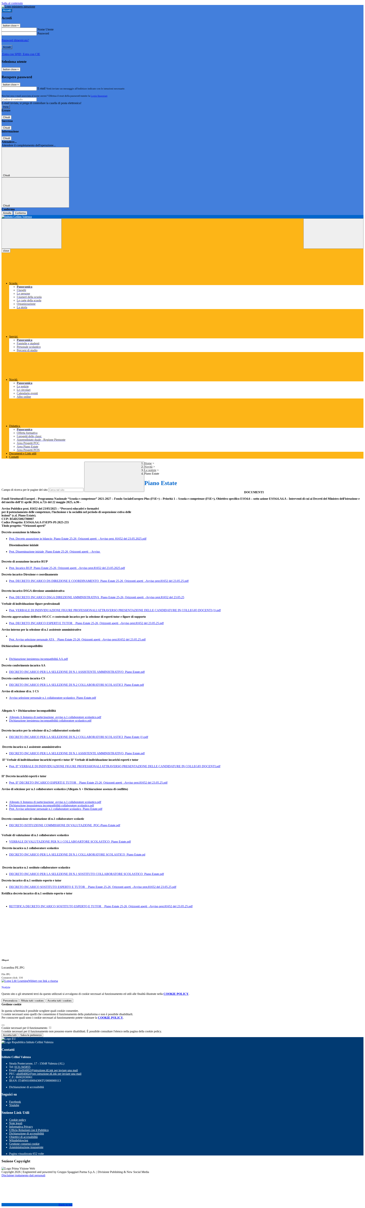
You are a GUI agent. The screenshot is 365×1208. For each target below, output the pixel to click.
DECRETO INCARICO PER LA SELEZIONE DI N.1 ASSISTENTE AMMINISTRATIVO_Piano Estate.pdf (77, 671)
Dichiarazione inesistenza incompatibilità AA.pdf (38, 659)
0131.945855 (22, 1067)
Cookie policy (17, 1119)
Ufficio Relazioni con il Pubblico (29, 1130)
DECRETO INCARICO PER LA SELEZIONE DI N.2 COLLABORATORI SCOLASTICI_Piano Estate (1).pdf (78, 737)
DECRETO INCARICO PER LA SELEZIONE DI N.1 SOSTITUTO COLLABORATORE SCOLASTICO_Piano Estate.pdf (86, 874)
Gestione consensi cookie (24, 1143)
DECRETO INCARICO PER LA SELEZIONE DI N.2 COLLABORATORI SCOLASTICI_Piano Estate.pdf (76, 684)
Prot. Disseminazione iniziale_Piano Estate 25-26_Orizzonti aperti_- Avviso (55, 551)
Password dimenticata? (15, 40)
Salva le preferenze (31, 1035)
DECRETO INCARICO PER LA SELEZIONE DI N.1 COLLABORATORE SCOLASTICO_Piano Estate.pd (77, 854)
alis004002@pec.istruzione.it (48, 1073)
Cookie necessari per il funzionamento (25, 1028)
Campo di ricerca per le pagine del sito (25, 489)
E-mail (41, 88)
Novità (148, 466)
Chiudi (6, 117)
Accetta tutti (60, 1000)
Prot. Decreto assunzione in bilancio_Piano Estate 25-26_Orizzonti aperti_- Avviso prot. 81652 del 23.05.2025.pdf (77, 538)
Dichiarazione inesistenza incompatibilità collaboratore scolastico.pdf (50, 720)
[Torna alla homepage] (182, 216)
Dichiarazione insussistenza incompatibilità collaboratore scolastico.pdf (51, 805)
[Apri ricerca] (333, 233)
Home (148, 463)
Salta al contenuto (12, 3)
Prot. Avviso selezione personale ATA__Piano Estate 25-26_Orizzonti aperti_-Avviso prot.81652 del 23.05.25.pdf (77, 639)
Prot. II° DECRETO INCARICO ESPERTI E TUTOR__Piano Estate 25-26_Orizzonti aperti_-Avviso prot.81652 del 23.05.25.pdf (88, 782)
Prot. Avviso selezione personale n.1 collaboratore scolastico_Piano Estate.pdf (55, 808)
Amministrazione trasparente (26, 1147)
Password (43, 33)
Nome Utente (45, 29)
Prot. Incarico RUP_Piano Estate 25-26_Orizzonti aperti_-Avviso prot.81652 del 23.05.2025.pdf (67, 568)
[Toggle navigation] (32, 233)
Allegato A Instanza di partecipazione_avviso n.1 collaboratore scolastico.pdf (55, 717)
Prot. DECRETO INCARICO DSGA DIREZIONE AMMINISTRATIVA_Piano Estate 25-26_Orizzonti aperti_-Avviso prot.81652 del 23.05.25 (96, 597)
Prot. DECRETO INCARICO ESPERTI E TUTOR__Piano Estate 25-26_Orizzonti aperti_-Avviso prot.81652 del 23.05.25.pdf (86, 623)
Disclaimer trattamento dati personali (23, 1175)
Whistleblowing (18, 1140)
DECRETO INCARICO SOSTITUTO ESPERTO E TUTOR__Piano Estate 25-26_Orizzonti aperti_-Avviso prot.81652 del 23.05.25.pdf (92, 886)
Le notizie (150, 470)
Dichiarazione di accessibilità (26, 1133)
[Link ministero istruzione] (18, 6)
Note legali (15, 1123)
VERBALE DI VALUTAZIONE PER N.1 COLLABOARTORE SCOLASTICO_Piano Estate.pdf (70, 841)
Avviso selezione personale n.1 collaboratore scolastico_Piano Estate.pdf (52, 697)
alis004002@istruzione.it (48, 1070)
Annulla (7, 213)
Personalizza (10, 1000)
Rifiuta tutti (32, 1000)
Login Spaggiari (99, 95)
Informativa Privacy (21, 1126)
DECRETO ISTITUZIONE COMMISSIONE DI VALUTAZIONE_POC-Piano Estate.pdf (64, 825)
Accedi (7, 10)
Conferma (20, 213)
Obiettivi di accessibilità (23, 1137)
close (6, 250)
